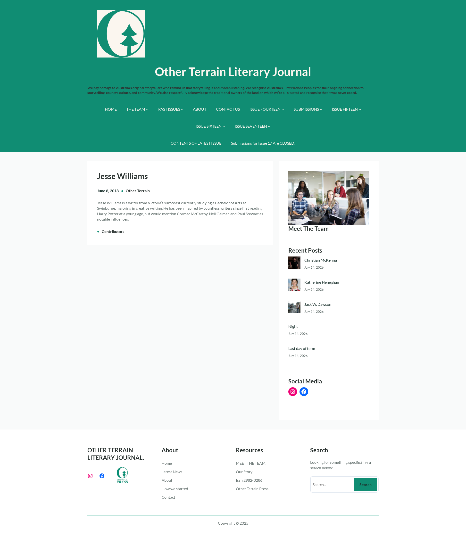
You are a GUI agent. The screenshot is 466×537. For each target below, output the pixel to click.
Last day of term (301, 348)
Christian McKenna (320, 260)
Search (365, 484)
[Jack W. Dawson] (294, 308)
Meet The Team (308, 228)
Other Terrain (138, 190)
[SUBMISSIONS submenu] (321, 109)
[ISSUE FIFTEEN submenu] (360, 109)
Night (293, 326)
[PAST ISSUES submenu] (182, 109)
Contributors (113, 231)
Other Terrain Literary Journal (233, 71)
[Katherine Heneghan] (294, 286)
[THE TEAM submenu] (147, 109)
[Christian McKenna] (294, 263)
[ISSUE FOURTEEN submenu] (283, 109)
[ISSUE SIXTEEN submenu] (224, 126)
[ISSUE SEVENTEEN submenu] (269, 126)
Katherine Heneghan (321, 282)
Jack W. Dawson (317, 304)
